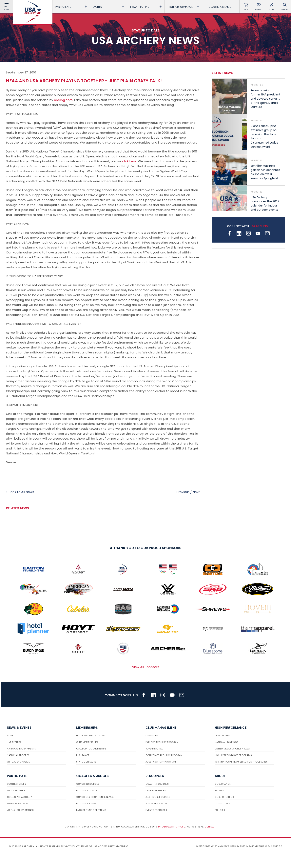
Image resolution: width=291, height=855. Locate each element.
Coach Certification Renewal (95, 797)
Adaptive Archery (18, 803)
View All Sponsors (145, 667)
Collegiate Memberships (91, 748)
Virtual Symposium (19, 761)
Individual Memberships (90, 735)
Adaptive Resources (158, 797)
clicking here (63, 100)
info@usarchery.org (171, 826)
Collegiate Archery (19, 797)
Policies (220, 810)
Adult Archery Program (161, 761)
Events (97, 7)
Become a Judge (86, 803)
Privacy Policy (70, 846)
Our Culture (223, 735)
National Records (18, 755)
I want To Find (139, 7)
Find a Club (152, 735)
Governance (223, 783)
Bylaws (219, 790)
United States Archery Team (232, 748)
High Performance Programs (233, 755)
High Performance (180, 7)
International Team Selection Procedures (241, 761)
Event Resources (156, 810)
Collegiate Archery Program (164, 755)
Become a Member (221, 7)
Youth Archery (16, 783)
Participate (63, 7)
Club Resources (156, 790)
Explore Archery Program (162, 742)
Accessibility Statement (113, 846)
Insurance (82, 755)
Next (196, 492)
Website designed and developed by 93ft (220, 846)
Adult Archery (16, 790)
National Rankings (226, 742)
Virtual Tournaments (20, 810)
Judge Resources (156, 803)
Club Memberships (87, 742)
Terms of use (89, 846)
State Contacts (86, 761)
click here (129, 161)
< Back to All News (20, 492)
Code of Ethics (224, 797)
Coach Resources (87, 783)
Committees (222, 803)
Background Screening (91, 810)
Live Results (14, 742)
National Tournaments (21, 748)
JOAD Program (155, 748)
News (10, 735)
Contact (210, 826)
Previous (182, 492)
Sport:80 (276, 846)
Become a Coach (86, 790)
